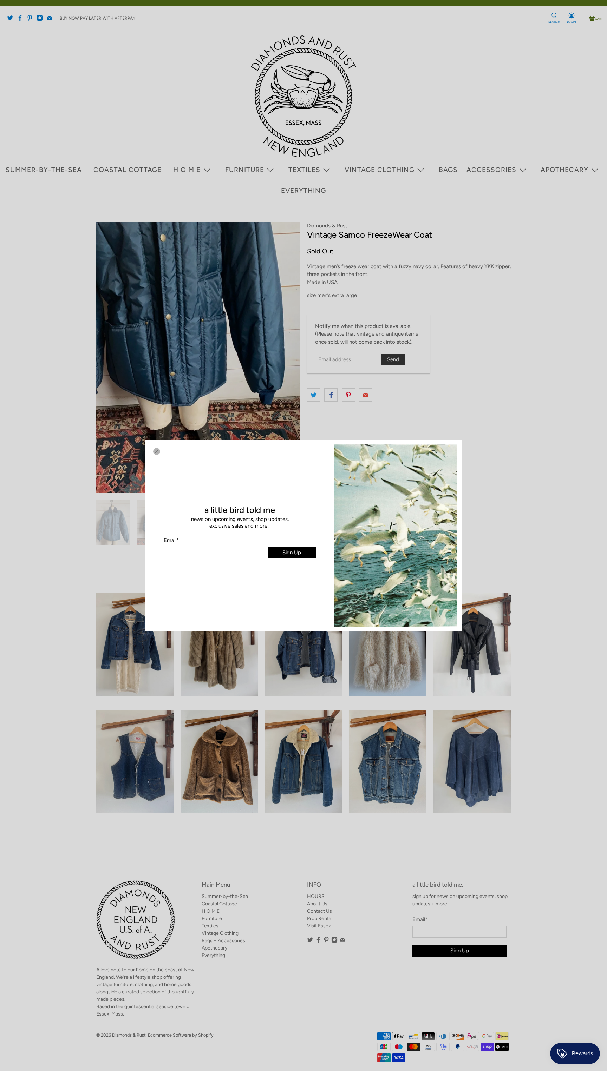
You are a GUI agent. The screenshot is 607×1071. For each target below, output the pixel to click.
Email (171, 540)
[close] (156, 451)
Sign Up (291, 552)
